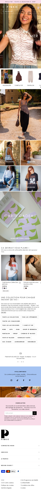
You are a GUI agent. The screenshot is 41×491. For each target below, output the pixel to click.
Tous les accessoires (10, 325)
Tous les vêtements (29, 317)
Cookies (23, 488)
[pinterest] (30, 380)
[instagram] (11, 380)
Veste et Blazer (8, 337)
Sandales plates (24, 337)
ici (20, 420)
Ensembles (32, 342)
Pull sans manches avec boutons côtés (31, 283)
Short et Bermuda (30, 329)
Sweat (15, 333)
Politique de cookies (7, 485)
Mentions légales (6, 488)
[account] (33, 7)
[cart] (20, 283)
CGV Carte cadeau (7, 483)
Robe (4, 329)
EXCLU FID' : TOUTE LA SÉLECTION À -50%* (20, 1)
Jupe (11, 329)
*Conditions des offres (27, 485)
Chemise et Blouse (28, 333)
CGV (2, 480)
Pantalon (6, 333)
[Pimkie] (12, 7)
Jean (18, 329)
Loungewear (20, 342)
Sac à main (6, 342)
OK (35, 413)
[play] (38, 65)
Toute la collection (10, 317)
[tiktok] (17, 380)
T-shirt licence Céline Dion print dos (10, 283)
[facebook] (23, 380)
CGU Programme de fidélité (29, 480)
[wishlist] (29, 7)
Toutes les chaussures (11, 321)
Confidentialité (25, 483)
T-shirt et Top (28, 325)
